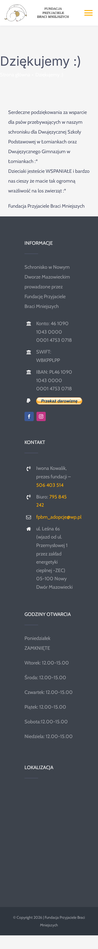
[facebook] (29, 416)
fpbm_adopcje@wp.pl (58, 517)
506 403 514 (49, 485)
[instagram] (41, 416)
